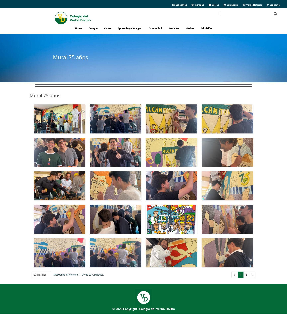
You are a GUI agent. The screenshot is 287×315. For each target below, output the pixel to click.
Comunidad (155, 28)
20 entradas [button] (42, 275)
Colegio (93, 28)
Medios (190, 28)
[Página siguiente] (252, 275)
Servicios (173, 28)
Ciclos (107, 28)
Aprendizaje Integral (130, 28)
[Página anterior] (234, 275)
